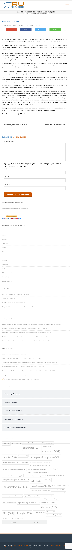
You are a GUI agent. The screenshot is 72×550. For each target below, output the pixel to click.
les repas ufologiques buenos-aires (40, 465)
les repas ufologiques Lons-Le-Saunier (14, 469)
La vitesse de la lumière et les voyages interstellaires (15, 294)
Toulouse (4, 260)
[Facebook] (42, 118)
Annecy (4, 235)
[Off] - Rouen (50, 511)
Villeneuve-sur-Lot (7, 272)
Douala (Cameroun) (7, 281)
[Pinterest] (50, 118)
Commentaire (9, 141)
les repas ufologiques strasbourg (12, 476)
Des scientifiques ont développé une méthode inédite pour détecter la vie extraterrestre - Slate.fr (26, 332)
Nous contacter (25, 547)
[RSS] (61, 118)
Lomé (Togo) (5, 277)
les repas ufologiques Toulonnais (55, 475)
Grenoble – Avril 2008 (14, 125)
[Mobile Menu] (67, 5)
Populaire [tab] (13, 522)
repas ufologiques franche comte (13, 496)
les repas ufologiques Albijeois (15, 462)
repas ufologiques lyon (31, 496)
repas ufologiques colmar (58, 492)
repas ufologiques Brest (58, 489)
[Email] (65, 118)
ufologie (24, 513)
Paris (3, 256)
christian (26, 443)
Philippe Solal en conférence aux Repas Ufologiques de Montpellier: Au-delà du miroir (24, 375)
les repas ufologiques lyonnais (37, 469)
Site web (7, 184)
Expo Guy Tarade (60, 545)
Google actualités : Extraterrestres (13, 318)
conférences (46, 446)
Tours (3, 268)
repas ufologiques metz (47, 495)
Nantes (4, 247)
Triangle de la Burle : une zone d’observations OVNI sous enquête (19, 358)
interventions (23, 456)
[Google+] (54, 118)
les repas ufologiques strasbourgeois (35, 476)
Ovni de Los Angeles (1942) (9, 298)
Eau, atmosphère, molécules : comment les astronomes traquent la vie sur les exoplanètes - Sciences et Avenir (29, 341)
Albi (6, 443)
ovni (36, 480)
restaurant (45, 502)
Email (6, 176)
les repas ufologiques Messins (55, 469)
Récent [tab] (36, 522)
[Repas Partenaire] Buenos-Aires (13, 518)
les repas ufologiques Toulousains (16, 480)
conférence (31, 447)
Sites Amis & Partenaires (11, 547)
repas (47, 480)
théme (54, 502)
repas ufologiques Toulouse (29, 503)
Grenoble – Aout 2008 (56, 125)
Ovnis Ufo (6, 289)
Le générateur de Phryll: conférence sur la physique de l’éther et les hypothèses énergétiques (25, 371)
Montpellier (5, 264)
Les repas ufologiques (45, 457)
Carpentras (5, 243)
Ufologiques (39, 512)
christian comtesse (38, 443)
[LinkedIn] (57, 118)
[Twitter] (46, 118)
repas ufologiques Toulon (9, 502)
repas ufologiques (16, 486)
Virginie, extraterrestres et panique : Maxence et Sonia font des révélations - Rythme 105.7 (25, 336)
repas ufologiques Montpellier (49, 499)
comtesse (49, 443)
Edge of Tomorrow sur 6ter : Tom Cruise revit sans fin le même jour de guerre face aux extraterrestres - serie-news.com (31, 324)
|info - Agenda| (30, 25)
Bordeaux (4, 239)
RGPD (52, 545)
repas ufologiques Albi (41, 486)
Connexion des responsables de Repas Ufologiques (15, 208)
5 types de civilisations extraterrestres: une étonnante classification (19, 307)
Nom (5, 169)
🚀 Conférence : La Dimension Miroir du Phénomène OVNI (17, 379)
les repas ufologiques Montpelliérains (38, 472)
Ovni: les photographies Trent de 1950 (12, 311)
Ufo (8, 513)
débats (10, 457)
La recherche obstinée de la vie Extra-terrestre (13, 302)
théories (49, 507)
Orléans (4, 252)
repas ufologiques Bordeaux (40, 490)
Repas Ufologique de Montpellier (10, 354)
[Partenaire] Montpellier (53, 515)
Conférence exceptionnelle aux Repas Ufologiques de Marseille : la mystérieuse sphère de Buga (26, 362)
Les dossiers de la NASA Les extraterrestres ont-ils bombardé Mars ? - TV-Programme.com (24, 328)
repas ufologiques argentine (60, 485)
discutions (51, 451)
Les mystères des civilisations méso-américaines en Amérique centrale (20, 366)
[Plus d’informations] (65, 29)
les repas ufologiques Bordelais (40, 462)
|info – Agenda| (6, 231)
